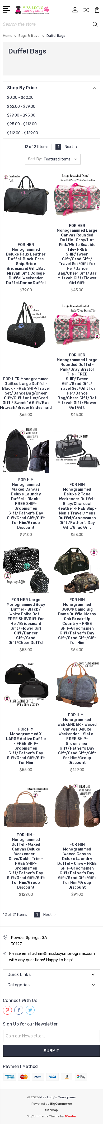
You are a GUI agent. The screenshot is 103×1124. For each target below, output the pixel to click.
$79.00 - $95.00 (21, 115)
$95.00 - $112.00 (22, 124)
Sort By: (35, 159)
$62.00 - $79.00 (21, 106)
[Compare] (86, 11)
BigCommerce (61, 1103)
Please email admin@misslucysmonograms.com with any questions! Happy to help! (52, 956)
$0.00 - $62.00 (20, 97)
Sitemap (51, 1110)
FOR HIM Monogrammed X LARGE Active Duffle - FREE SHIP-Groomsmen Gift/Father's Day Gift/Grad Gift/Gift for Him (26, 746)
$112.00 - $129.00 (22, 133)
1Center (70, 1116)
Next (69, 147)
